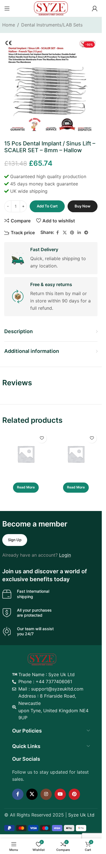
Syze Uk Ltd (81, 815)
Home (8, 25)
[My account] (94, 8)
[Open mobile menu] (7, 8)
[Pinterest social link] (72, 232)
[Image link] (42, 659)
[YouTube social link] (60, 794)
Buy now (82, 206)
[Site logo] (51, 8)
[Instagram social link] (46, 794)
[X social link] (64, 232)
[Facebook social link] (57, 232)
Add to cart (47, 206)
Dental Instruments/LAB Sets (52, 25)
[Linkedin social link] (79, 232)
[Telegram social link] (86, 232)
